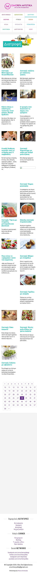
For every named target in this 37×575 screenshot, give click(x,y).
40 (30, 398)
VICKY (31, 29)
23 (26, 391)
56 (30, 405)
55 (26, 405)
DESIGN (31, 19)
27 (9, 394)
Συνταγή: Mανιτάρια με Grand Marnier (8, 73)
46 (22, 401)
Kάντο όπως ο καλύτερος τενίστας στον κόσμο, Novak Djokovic (8, 111)
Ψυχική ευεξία (18, 529)
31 (26, 394)
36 (13, 398)
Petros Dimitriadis (23, 570)
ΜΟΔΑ (6, 24)
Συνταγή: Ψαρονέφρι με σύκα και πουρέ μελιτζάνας (26, 151)
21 (18, 391)
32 (30, 394)
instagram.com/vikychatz (18, 557)
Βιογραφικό (19, 538)
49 (34, 401)
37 (18, 398)
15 (26, 387)
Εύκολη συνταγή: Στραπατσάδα (27, 221)
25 (34, 391)
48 (30, 401)
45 (18, 401)
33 (34, 394)
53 (18, 405)
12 (13, 387)
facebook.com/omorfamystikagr (18, 552)
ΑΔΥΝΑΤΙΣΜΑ (18, 14)
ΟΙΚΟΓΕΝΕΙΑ (6, 29)
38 (22, 398)
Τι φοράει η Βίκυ (18, 542)
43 (9, 401)
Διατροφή (18, 527)
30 (22, 394)
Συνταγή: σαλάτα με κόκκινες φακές (27, 73)
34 (5, 398)
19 (9, 391)
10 (5, 387)
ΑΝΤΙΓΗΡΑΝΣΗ (6, 14)
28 (13, 394)
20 (13, 391)
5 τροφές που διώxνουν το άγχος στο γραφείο (26, 110)
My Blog (18, 540)
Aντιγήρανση (18, 523)
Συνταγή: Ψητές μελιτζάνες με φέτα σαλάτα (26, 329)
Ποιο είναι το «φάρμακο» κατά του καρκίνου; (8, 258)
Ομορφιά (18, 525)
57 (34, 405)
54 (22, 405)
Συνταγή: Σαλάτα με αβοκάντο (8, 364)
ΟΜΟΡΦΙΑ (6, 19)
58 (5, 409)
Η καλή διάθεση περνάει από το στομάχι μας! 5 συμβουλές (8, 151)
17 (34, 387)
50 (5, 405)
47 (26, 401)
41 (34, 398)
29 (18, 394)
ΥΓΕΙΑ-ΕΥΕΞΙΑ (31, 24)
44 (13, 401)
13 (18, 387)
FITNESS (18, 19)
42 (5, 401)
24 (30, 391)
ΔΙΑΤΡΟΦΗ (31, 14)
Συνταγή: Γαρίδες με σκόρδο (27, 293)
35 (9, 398)
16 (30, 387)
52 (13, 405)
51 (9, 405)
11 (9, 387)
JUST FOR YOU (18, 29)
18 (5, 391)
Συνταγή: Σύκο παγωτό (7, 328)
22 (22, 391)
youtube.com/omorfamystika (18, 559)
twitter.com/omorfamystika (18, 554)
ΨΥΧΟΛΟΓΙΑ (18, 24)
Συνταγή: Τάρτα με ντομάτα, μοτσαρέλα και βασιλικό (9, 223)
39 (26, 398)
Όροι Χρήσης (18, 544)
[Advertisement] (18, 436)
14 (22, 387)
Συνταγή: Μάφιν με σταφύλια (26, 257)
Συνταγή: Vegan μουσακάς (26, 185)
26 (5, 394)
